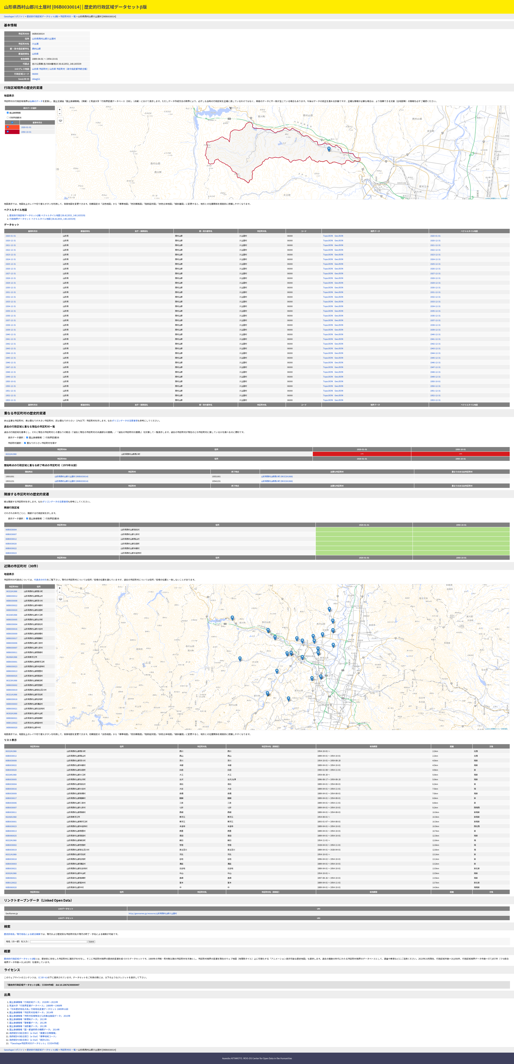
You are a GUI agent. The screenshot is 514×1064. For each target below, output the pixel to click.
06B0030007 (11, 534)
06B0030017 (11, 798)
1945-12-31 (11, 357)
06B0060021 (11, 877)
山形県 (35, 53)
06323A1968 (11, 840)
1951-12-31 (11, 390)
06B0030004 (11, 529)
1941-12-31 (11, 339)
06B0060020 (11, 887)
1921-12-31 (11, 245)
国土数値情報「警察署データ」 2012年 (28, 1022)
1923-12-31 (11, 254)
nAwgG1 (36, 78)
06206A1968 (11, 816)
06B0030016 (11, 788)
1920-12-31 (11, 240)
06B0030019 (11, 849)
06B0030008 (11, 760)
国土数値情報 (15, 112)
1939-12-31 (11, 329)
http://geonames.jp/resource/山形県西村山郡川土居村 (153, 913)
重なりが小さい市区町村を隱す (41, 443)
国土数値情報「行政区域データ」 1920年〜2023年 (33, 1002)
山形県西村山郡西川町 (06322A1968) (277, 476)
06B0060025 (11, 835)
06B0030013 (11, 830)
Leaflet (487, 198)
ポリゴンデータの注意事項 (125, 420)
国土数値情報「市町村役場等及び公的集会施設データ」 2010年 (39, 1015)
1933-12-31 (11, 301)
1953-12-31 (11, 400)
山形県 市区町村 (40, 68)
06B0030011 (11, 812)
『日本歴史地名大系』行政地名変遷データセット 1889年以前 (38, 1009)
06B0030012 (11, 538)
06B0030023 (11, 552)
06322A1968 (11, 454)
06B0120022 (11, 882)
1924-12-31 (11, 259)
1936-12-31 (11, 315)
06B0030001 (11, 821)
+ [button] (60, 109)
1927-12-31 (11, 273)
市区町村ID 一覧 (68, 16)
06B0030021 (11, 868)
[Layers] (60, 120)
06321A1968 (11, 854)
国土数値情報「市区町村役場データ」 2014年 (31, 1012)
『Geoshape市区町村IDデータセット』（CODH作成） (34, 1043)
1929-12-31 (11, 282)
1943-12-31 (11, 348)
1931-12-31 (11, 292)
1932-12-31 (11, 296)
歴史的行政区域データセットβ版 (42, 16)
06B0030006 (11, 802)
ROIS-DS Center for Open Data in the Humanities (267, 1058)
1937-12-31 (11, 320)
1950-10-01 (11, 381)
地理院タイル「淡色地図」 (500, 198)
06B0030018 (11, 859)
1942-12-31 (11, 343)
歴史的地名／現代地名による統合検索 (22, 934)
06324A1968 (11, 774)
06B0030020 (11, 543)
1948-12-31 (11, 371)
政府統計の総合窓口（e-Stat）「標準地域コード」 (33, 1036)
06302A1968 (11, 873)
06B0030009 (11, 793)
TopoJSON (328, 235)
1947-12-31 (11, 367)
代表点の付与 (40, 579)
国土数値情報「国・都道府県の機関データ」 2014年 (34, 1029)
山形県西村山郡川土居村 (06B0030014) (71, 476)
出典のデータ (36, 101)
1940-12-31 (11, 334)
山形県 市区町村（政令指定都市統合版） (69, 68)
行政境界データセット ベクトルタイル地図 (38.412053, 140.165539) (42, 218)
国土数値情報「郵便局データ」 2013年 (28, 1019)
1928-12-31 (11, 278)
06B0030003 (11, 863)
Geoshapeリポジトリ (14, 16)
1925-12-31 (11, 263)
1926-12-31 (11, 268)
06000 (35, 73)
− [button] (60, 113)
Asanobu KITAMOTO (232, 1058)
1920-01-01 (11, 235)
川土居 (35, 43)
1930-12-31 (11, 287)
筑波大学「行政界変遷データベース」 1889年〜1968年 (35, 1005)
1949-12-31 (11, 376)
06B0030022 (11, 548)
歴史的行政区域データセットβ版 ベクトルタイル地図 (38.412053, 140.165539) (47, 215)
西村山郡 (36, 48)
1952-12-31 (11, 395)
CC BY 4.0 (43, 977)
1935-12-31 (11, 310)
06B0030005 (11, 779)
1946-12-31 (11, 362)
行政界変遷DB (15, 117)
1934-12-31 (11, 306)
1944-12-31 (11, 353)
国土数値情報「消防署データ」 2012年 (28, 1026)
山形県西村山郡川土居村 (44, 38)
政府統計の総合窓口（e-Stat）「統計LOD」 (30, 1039)
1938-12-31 (11, 324)
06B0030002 (11, 844)
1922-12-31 (11, 249)
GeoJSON (339, 235)
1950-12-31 (11, 386)
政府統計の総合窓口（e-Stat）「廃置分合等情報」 (33, 1033)
